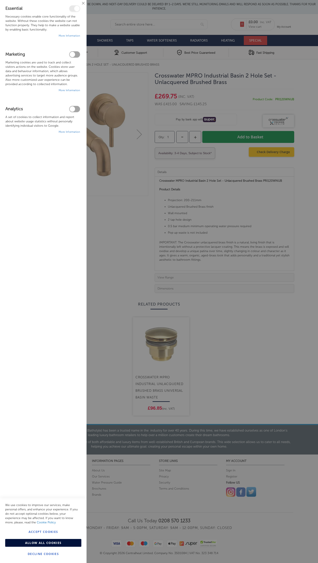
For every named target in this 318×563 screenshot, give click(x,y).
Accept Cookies (43, 532)
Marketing (74, 54)
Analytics (74, 109)
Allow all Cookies (43, 543)
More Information (69, 35)
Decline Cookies (43, 554)
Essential (74, 8)
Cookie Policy (46, 522)
